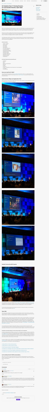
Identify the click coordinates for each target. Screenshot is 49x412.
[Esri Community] (3, 1)
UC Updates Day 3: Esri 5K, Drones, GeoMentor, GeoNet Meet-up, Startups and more (14, 350)
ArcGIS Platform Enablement (10, 392)
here (14, 308)
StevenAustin (5, 384)
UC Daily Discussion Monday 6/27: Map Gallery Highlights (10, 347)
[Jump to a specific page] (33, 369)
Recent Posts (37, 8)
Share (3, 359)
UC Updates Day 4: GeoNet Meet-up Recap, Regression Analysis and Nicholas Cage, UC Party (15, 351)
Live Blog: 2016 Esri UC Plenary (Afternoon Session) (9, 345)
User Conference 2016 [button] (5, 364)
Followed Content (38, 9)
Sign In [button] (18, 399)
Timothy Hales (4, 340)
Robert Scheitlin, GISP (18, 302)
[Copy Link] (6, 371)
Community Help (38, 10)
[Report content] (33, 6)
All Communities (38, 7)
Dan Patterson (24, 302)
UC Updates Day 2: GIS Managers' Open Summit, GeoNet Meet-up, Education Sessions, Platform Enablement (18, 348)
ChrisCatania (5, 9)
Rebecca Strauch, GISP (30, 302)
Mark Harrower (21, 74)
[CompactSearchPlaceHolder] (43, 1)
